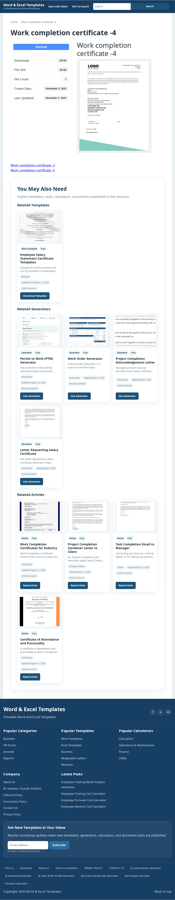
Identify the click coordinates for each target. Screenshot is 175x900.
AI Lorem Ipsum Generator (145, 868)
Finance (124, 752)
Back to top (163, 891)
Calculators (126, 739)
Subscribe (59, 845)
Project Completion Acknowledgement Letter (135, 360)
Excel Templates (71, 745)
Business (9, 739)
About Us (9, 782)
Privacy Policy (12, 814)
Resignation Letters (73, 758)
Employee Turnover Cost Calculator (84, 800)
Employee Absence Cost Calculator (83, 806)
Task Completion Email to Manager (135, 546)
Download (41, 46)
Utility (122, 758)
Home (14, 22)
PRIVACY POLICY (93, 868)
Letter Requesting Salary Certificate (39, 452)
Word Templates (71, 739)
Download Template (35, 295)
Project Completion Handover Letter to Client (82, 548)
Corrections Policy (15, 801)
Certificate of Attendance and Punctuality (39, 641)
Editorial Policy (12, 795)
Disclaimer (26, 868)
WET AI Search (80, 6)
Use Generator (31, 396)
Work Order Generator (85, 359)
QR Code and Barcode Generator (99, 875)
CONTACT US (116, 868)
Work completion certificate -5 (33, 170)
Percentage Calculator (137, 875)
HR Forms (9, 745)
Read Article (30, 585)
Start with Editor (58, 6)
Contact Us (10, 808)
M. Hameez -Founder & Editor (22, 788)
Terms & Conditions (67, 868)
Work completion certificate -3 (33, 165)
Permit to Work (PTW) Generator (36, 360)
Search (150, 6)
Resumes (67, 764)
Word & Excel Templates (23, 5)
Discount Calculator (16, 883)
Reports (8, 758)
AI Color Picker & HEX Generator (56, 875)
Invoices (8, 752)
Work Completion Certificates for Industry (38, 546)
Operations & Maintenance (136, 745)
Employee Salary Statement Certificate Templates (37, 258)
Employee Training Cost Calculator (83, 794)
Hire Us (9, 868)
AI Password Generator (18, 875)
